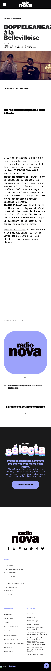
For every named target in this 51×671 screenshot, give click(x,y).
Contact (30, 614)
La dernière (8, 618)
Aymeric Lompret (10, 635)
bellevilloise (9, 320)
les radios (10, 565)
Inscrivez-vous (24, 484)
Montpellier (8, 652)
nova (25, 377)
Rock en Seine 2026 (11, 639)
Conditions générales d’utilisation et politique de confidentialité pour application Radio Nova (36, 641)
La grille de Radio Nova (15, 583)
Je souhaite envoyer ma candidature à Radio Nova (37, 633)
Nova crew (31, 617)
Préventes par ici (15, 229)
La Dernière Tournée (35, 654)
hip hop (20, 320)
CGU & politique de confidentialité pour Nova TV (35, 649)
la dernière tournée (13, 598)
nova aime (9, 591)
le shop (9, 594)
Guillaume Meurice (11, 627)
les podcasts (11, 573)
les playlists (11, 576)
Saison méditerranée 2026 (14, 643)
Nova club (8, 648)
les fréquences (11, 587)
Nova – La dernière (34, 624)
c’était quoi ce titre (14, 569)
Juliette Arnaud (10, 631)
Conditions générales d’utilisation (35, 628)
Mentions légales (33, 621)
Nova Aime (8, 614)
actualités (10, 580)
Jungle (6, 622)
